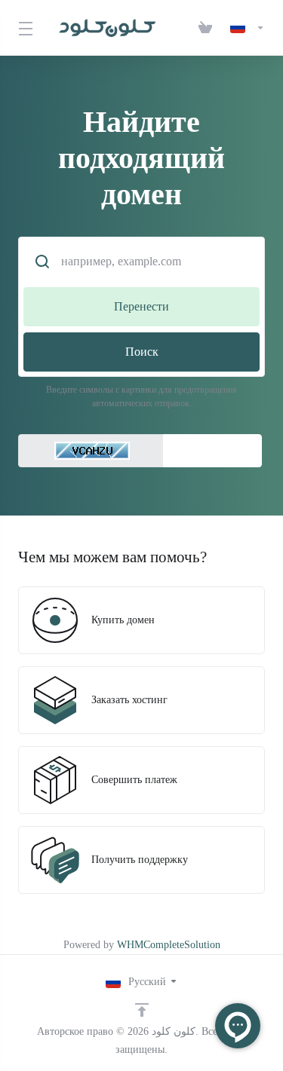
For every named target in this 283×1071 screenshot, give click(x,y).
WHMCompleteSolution (168, 944)
